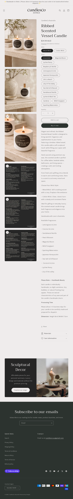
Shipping (43, 43)
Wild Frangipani (59, 101)
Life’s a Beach (47, 79)
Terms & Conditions (11, 451)
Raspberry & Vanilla (49, 66)
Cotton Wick (60, 50)
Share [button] (45, 326)
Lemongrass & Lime (49, 71)
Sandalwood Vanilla (49, 92)
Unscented (46, 58)
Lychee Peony (47, 62)
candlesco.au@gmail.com (55, 438)
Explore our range (20, 390)
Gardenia (46, 101)
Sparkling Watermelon (50, 105)
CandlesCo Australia (14, 494)
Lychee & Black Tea (49, 96)
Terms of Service (10, 460)
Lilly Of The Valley (49, 84)
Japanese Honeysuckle (50, 75)
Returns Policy (9, 455)
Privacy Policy (9, 442)
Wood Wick (47, 50)
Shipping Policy (9, 447)
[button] (4, 10)
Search (7, 438)
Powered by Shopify (25, 494)
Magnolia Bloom (60, 58)
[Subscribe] (51, 423)
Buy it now (54, 125)
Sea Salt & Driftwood (50, 88)
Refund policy (9, 464)
